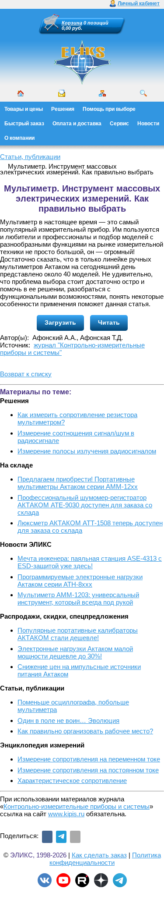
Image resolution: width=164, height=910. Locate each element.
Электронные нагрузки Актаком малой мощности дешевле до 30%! (75, 652)
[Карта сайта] (102, 93)
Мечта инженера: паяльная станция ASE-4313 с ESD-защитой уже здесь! (89, 562)
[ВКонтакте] (47, 837)
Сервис (119, 123)
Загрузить (60, 322)
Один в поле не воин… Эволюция (68, 720)
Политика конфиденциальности (105, 858)
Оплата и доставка (76, 123)
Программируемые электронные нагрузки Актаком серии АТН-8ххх (80, 580)
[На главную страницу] (82, 83)
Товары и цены (23, 109)
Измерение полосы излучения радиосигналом (86, 451)
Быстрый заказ (24, 123)
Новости (148, 123)
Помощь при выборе (109, 109)
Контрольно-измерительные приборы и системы (76, 806)
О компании (19, 138)
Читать (109, 322)
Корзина (72, 22)
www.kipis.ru (66, 814)
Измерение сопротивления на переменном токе (88, 759)
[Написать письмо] (61, 93)
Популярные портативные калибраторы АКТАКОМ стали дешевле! (77, 634)
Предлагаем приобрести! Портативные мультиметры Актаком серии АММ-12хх (77, 482)
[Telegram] (61, 837)
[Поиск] (143, 93)
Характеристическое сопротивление (72, 780)
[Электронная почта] (75, 837)
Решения (62, 109)
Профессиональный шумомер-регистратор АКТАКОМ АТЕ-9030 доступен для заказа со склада (84, 505)
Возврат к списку (26, 374)
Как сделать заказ (99, 855)
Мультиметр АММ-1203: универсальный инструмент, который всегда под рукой (78, 598)
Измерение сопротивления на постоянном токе (88, 770)
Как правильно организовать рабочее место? (85, 731)
